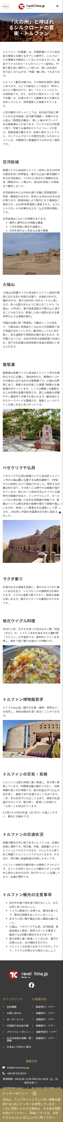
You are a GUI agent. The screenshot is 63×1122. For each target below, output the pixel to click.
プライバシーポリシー (19, 1031)
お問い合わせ (14, 1013)
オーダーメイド (15, 1019)
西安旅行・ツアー (45, 1006)
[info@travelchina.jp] (57, 6)
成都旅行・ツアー (45, 1013)
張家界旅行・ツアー (47, 1031)
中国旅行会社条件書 (18, 1025)
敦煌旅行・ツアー (45, 1038)
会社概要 (11, 1006)
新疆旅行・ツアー (45, 1025)
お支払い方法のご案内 (19, 1046)
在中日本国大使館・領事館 (19, 1039)
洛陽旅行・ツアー (45, 1019)
